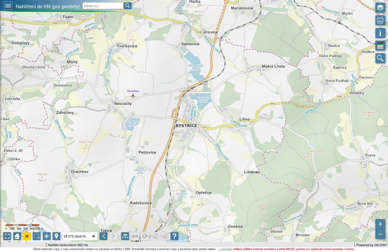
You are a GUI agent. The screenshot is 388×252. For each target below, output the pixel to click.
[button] (8, 5)
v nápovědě (225, 249)
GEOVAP (380, 245)
